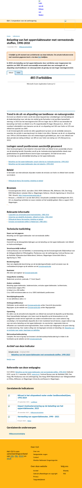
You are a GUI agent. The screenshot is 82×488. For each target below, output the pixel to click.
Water (29, 421)
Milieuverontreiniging (25, 47)
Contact (36, 457)
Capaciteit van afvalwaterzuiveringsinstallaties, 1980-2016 (29, 215)
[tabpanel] (41, 93)
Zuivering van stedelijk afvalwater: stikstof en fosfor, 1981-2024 (31, 217)
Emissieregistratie (45, 266)
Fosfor (18, 73)
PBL (16, 456)
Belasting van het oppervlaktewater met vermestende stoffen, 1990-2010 (40, 372)
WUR (9, 459)
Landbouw (34, 402)
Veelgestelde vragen (40, 454)
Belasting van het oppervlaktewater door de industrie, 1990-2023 (31, 164)
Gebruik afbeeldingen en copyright (45, 474)
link (39, 57)
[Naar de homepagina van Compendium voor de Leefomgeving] (41, 9)
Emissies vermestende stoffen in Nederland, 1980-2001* (28, 222)
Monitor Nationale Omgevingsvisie (45, 460)
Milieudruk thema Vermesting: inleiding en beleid (26, 181)
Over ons (36, 451)
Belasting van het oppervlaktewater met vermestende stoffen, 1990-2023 (40, 355)
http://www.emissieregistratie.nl (30, 195)
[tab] (11, 73)
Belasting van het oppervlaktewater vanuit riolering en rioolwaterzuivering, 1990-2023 (39, 162)
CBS (12, 456)
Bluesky (66, 471)
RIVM (21, 456)
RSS (64, 474)
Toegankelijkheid (39, 480)
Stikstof (11, 73)
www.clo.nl (35, 374)
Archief (35, 471)
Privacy (35, 477)
